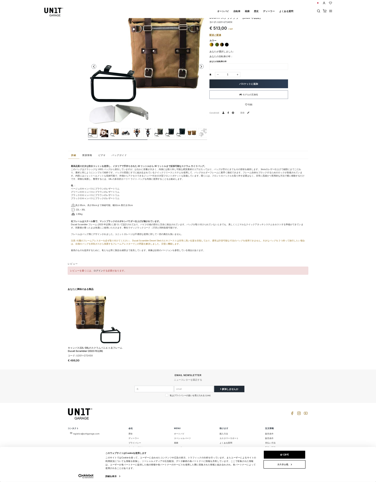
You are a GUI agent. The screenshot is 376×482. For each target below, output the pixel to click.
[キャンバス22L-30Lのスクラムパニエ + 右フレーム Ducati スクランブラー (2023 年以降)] (147, 65)
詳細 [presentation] (73, 155)
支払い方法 (270, 443)
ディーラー (269, 11)
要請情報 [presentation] (87, 155)
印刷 (249, 104)
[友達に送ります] (223, 112)
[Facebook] (291, 414)
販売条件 (269, 433)
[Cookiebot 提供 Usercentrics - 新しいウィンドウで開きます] (86, 476)
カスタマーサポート (229, 438)
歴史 (256, 11)
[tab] (73, 155)
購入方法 (224, 433)
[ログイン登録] (324, 3)
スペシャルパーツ (182, 438)
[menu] (330, 11)
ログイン (98, 270)
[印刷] (116, 299)
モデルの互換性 (250, 94)
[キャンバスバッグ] (202, 132)
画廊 (247, 11)
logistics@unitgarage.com (86, 433)
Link (208, 395)
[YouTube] (305, 414)
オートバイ (223, 11)
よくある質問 (286, 11)
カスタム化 (282, 464)
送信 (242, 112)
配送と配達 (215, 34)
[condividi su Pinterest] (233, 112)
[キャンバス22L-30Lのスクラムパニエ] (191, 132)
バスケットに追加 (248, 83)
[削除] (237, 74)
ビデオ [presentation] (102, 155)
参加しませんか (229, 389)
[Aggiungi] (217, 74)
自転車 (236, 11)
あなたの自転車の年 (218, 61)
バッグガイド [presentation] (119, 155)
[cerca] (318, 11)
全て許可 (284, 454)
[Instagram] (298, 414)
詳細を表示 (111, 476)
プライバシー (135, 443)
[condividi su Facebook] (228, 112)
